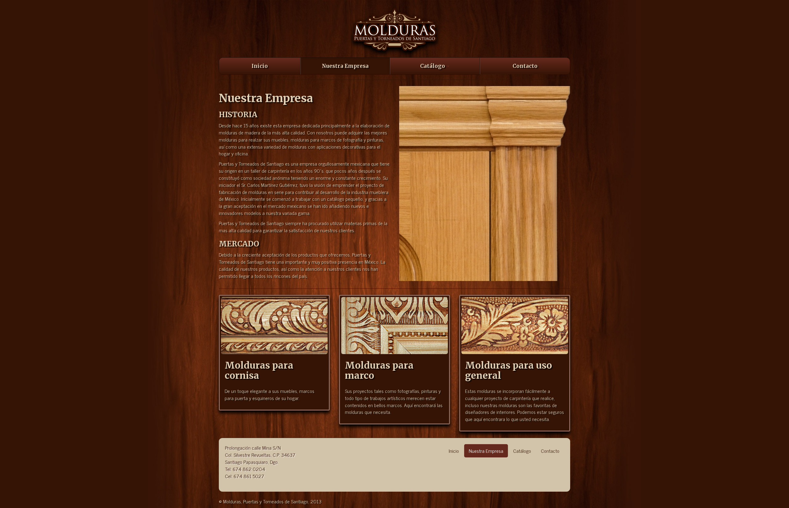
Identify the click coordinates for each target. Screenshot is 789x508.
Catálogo (522, 451)
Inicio (259, 66)
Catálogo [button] (433, 66)
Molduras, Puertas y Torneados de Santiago (395, 31)
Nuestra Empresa (345, 66)
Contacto (525, 66)
